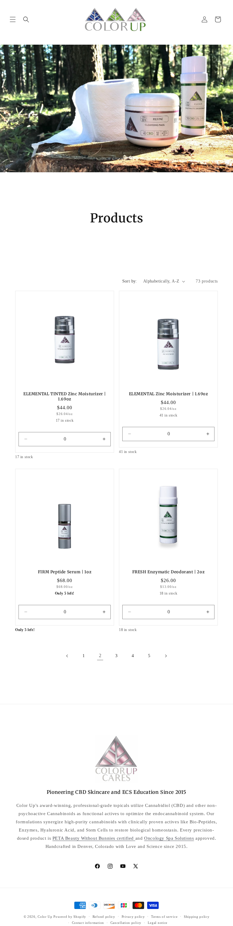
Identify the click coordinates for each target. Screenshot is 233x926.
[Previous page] (67, 656)
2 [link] (100, 655)
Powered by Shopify (69, 916)
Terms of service (164, 916)
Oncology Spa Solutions (169, 838)
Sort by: (129, 281)
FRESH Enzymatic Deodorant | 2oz (168, 572)
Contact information (88, 922)
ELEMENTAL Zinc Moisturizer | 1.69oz (168, 394)
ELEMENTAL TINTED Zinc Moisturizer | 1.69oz (64, 397)
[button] (12, 19)
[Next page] (165, 656)
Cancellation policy (125, 922)
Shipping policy (197, 916)
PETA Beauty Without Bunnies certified (93, 838)
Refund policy (104, 916)
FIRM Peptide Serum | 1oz (64, 572)
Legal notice (157, 922)
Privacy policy (133, 916)
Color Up (45, 916)
